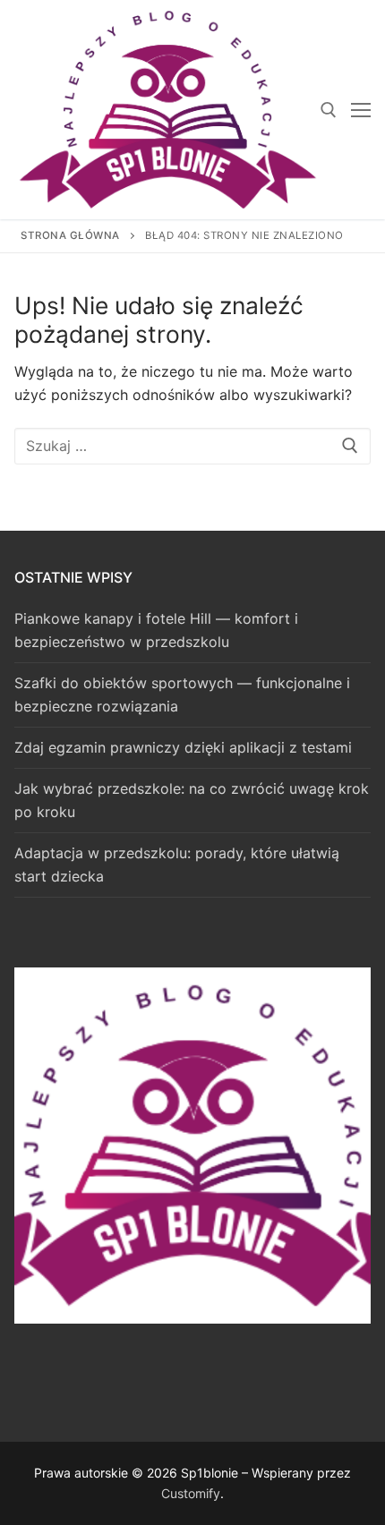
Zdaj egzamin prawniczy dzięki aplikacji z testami (183, 747)
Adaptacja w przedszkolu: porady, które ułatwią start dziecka (176, 864)
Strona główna (70, 235)
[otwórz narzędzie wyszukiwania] (329, 110)
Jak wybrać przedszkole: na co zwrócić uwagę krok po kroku (191, 800)
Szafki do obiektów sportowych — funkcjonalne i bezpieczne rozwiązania (182, 694)
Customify (190, 1493)
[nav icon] (361, 110)
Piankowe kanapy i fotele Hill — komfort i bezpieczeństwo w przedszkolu (156, 630)
